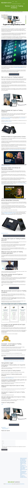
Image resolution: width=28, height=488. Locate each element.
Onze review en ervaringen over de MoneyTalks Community (23, 476)
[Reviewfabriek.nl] (6, 2)
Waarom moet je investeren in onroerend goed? (23, 474)
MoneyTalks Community (4, 233)
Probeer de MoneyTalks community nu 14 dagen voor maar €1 (14, 235)
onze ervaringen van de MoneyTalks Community (9, 212)
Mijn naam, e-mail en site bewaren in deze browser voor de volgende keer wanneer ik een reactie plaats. (14, 447)
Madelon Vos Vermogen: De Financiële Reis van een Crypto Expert (23, 459)
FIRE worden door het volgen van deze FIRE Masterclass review (23, 461)
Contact (24, 3)
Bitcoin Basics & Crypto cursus (5, 165)
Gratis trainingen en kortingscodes (16, 3)
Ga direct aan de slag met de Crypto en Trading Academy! (14, 358)
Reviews (16, 1)
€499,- (2, 404)
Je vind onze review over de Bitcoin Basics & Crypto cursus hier (17, 149)
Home (13, 1)
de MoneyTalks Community (7, 121)
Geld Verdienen (10, 11)
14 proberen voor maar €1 (8, 213)
